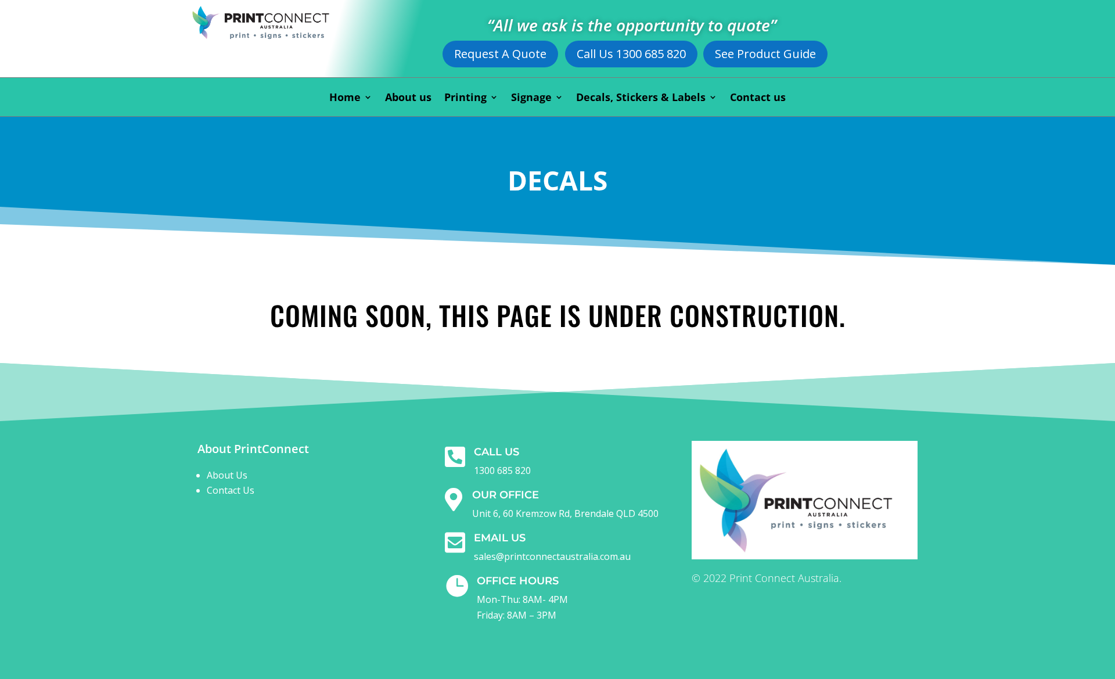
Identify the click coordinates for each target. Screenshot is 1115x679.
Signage (531, 98)
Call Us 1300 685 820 (631, 54)
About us (408, 98)
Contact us (758, 98)
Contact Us (230, 490)
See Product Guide (765, 54)
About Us (227, 475)
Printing (465, 98)
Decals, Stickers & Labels (641, 98)
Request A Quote (500, 54)
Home (345, 98)
